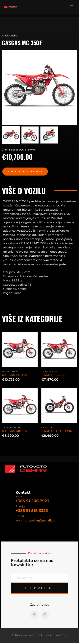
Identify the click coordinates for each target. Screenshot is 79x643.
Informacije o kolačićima (53, 635)
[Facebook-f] (34, 615)
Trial (51, 428)
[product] (20, 349)
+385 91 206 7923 (32, 501)
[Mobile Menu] (73, 7)
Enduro (6, 372)
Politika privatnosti (23, 635)
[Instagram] (45, 615)
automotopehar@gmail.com (37, 520)
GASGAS (14, 372)
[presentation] (7, 87)
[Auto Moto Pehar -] (10, 7)
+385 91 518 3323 (32, 510)
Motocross (16, 428)
